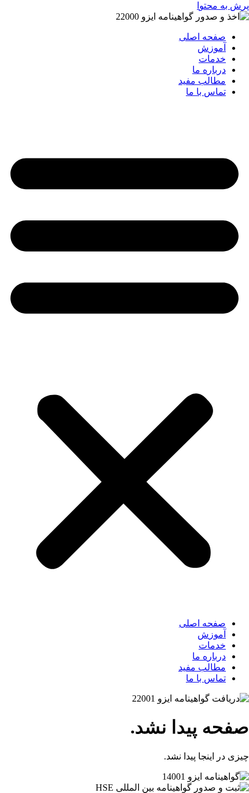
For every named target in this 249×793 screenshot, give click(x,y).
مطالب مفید (202, 81)
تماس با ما (206, 92)
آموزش (211, 48)
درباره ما (209, 70)
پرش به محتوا (223, 5)
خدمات (212, 59)
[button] (124, 357)
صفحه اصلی (202, 37)
